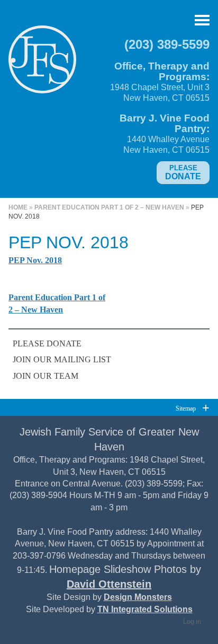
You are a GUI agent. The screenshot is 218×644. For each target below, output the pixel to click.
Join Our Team (45, 375)
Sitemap (186, 408)
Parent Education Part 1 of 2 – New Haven (109, 207)
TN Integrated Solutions (145, 609)
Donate (183, 172)
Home (18, 207)
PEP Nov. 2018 (35, 260)
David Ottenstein (109, 584)
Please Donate (47, 343)
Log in (192, 621)
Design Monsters (138, 597)
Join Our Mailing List (62, 359)
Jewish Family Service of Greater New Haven (42, 63)
